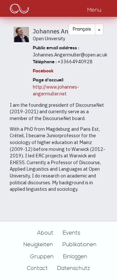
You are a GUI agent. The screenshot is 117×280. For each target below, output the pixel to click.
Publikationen (79, 244)
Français (82, 29)
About (45, 233)
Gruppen (42, 256)
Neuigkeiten (38, 244)
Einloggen (75, 256)
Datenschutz (73, 268)
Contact (37, 268)
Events (71, 233)
